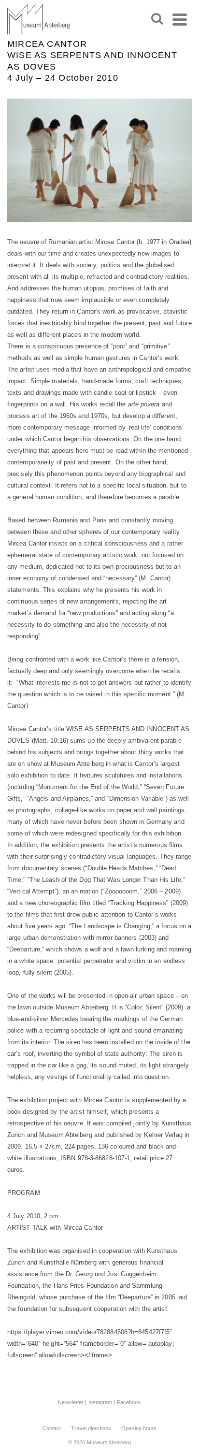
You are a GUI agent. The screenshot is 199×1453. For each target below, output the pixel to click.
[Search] (157, 19)
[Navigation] (180, 19)
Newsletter (71, 1402)
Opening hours (138, 1428)
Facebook (129, 1402)
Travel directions (91, 1428)
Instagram (100, 1402)
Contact (52, 1428)
